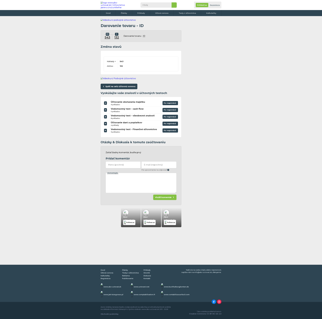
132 (116, 37)
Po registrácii (170, 102)
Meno (116, 165)
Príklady (141, 13)
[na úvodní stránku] (114, 5)
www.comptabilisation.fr (144, 295)
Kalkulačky (211, 13)
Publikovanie (127, 278)
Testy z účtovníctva (187, 13)
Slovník (147, 273)
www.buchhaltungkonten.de (176, 287)
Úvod (108, 13)
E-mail (153, 165)
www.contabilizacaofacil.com (177, 295)
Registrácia (215, 5)
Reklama (126, 276)
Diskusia (147, 276)
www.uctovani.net (141, 287)
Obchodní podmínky (109, 314)
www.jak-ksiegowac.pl (113, 295)
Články (124, 13)
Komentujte (113, 173)
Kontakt (147, 278)
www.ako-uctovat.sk (112, 287)
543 (107, 37)
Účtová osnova (161, 13)
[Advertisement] (202, 56)
